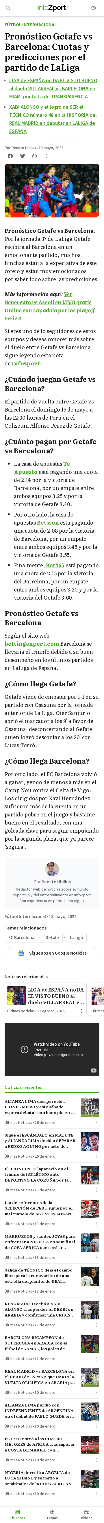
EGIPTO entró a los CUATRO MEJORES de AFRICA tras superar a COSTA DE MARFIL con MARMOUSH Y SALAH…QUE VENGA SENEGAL (40, 1444)
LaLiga (76, 937)
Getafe (52, 937)
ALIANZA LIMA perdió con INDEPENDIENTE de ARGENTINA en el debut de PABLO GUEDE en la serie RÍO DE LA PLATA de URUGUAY (40, 1410)
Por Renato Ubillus (20, 148)
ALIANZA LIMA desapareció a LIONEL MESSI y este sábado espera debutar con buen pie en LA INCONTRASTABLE (40, 1106)
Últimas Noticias (21, 1011)
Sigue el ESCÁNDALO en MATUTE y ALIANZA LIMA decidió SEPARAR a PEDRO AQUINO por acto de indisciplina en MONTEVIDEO (40, 1140)
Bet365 (55, 565)
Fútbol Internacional (31, 25)
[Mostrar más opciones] (47, 156)
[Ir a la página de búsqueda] (8, 8)
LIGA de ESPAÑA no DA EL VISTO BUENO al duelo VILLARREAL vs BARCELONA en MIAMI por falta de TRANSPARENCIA (53, 88)
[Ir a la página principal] (52, 8)
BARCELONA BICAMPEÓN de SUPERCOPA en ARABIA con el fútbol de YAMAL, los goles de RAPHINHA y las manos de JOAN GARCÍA (38, 1343)
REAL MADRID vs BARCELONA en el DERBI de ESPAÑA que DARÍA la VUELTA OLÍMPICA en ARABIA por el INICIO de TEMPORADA (40, 1376)
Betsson (48, 522)
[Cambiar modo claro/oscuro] (93, 8)
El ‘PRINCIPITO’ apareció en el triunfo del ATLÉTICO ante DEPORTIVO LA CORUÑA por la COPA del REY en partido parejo (37, 1174)
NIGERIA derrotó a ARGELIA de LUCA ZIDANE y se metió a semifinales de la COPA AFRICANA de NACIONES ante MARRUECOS (39, 1478)
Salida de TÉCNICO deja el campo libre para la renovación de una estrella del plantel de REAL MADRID (39, 1275)
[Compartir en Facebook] (10, 156)
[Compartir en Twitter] (22, 156)
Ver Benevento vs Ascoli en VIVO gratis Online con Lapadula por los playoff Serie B (50, 306)
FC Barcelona (21, 937)
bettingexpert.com (32, 643)
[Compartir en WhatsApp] (34, 156)
